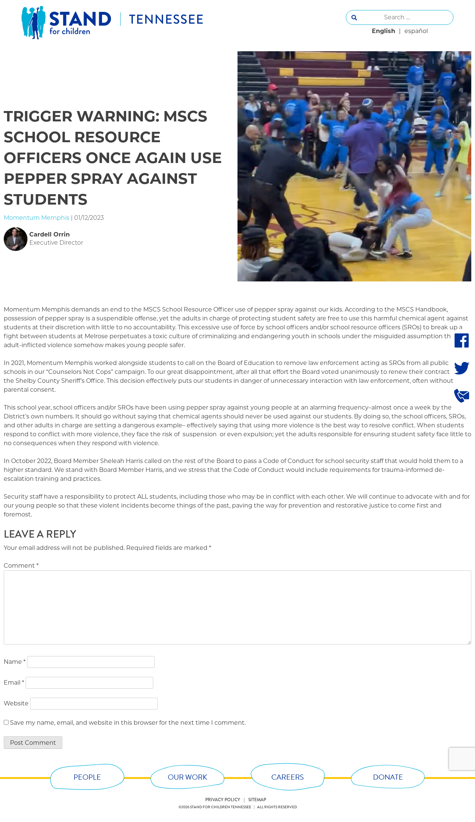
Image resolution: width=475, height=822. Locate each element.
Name (15, 661)
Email (14, 682)
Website (16, 703)
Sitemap (257, 799)
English (383, 31)
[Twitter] (461, 367)
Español (416, 31)
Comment (21, 565)
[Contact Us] (461, 395)
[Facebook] (461, 340)
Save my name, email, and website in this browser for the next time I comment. (128, 722)
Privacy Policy (222, 799)
